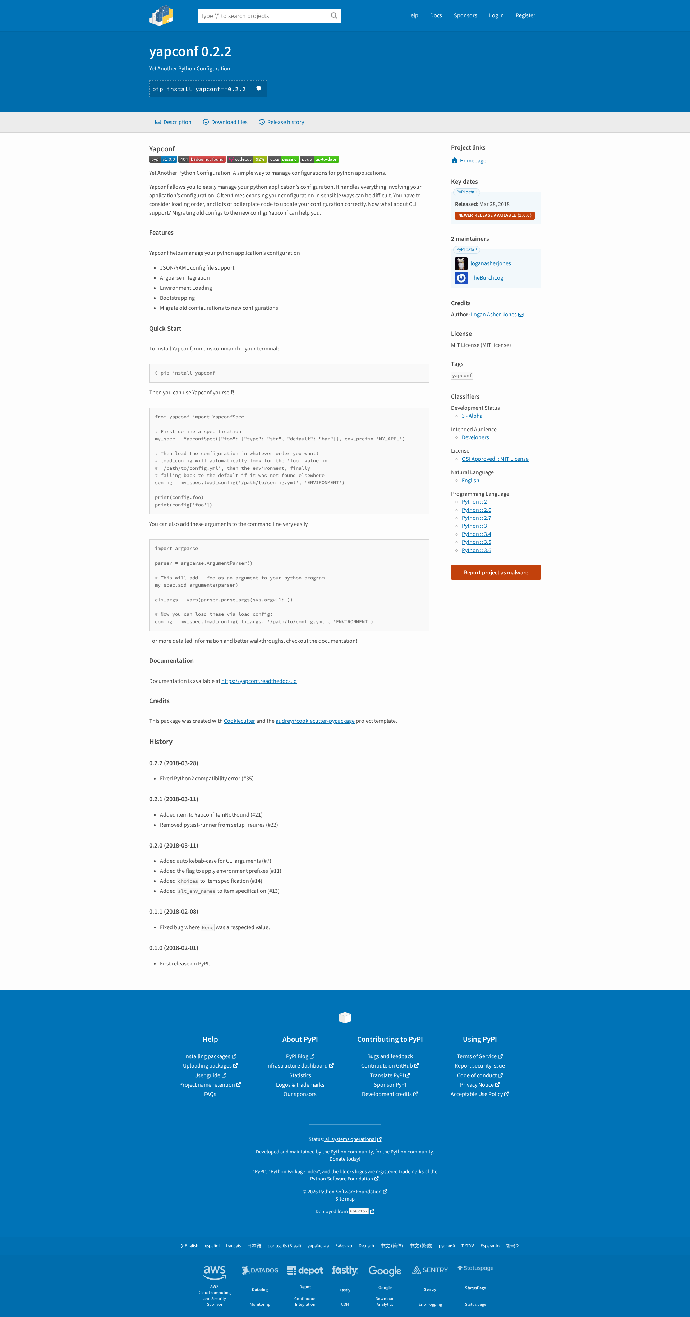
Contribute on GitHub (387, 1066)
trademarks (411, 1171)
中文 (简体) (392, 1246)
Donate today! (345, 1159)
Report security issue (480, 1066)
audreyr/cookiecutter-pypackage (315, 721)
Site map (345, 1199)
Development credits (387, 1094)
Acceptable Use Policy (477, 1094)
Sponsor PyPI (390, 1085)
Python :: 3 (474, 526)
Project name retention (207, 1085)
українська (318, 1246)
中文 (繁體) (421, 1246)
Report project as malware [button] (496, 573)
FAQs (210, 1094)
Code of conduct (477, 1075)
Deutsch (366, 1246)
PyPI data (465, 192)
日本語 (254, 1246)
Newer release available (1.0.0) (495, 215)
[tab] (173, 122)
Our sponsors (300, 1094)
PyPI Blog (297, 1056)
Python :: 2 (474, 502)
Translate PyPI (387, 1075)
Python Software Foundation (341, 1179)
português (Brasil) (284, 1246)
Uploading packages (207, 1066)
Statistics (300, 1075)
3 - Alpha (472, 416)
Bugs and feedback (390, 1056)
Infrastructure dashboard (297, 1066)
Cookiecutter (239, 721)
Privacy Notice (477, 1085)
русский (447, 1246)
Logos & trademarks (300, 1085)
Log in (496, 15)
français (233, 1246)
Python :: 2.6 (476, 510)
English (470, 481)
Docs (436, 15)
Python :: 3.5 (476, 542)
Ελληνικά (343, 1246)
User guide (207, 1075)
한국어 (513, 1246)
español (212, 1246)
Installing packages (207, 1056)
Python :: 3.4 (476, 534)
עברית (467, 1246)
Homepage (473, 161)
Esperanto (490, 1246)
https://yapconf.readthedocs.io (259, 681)
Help (412, 15)
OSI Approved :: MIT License (495, 459)
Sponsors (465, 15)
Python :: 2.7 (476, 518)
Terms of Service (477, 1056)
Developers (475, 437)
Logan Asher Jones (494, 314)
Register (525, 15)
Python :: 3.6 (476, 550)
